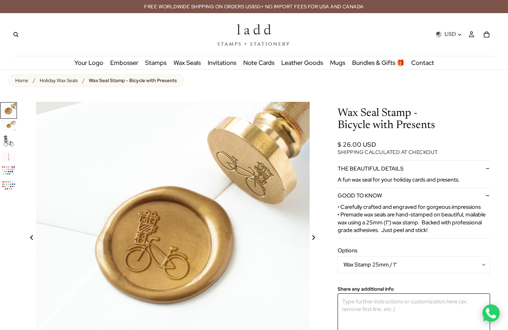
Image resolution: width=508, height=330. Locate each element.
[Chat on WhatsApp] (491, 313)
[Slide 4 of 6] (8, 156)
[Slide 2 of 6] (8, 125)
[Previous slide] (27, 238)
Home (21, 80)
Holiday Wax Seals (59, 80)
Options (347, 250)
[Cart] (486, 34)
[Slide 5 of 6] (8, 170)
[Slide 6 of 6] (8, 185)
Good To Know (360, 195)
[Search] (15, 34)
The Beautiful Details (371, 168)
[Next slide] (317, 238)
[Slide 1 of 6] (8, 110)
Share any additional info (366, 289)
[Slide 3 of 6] (8, 140)
